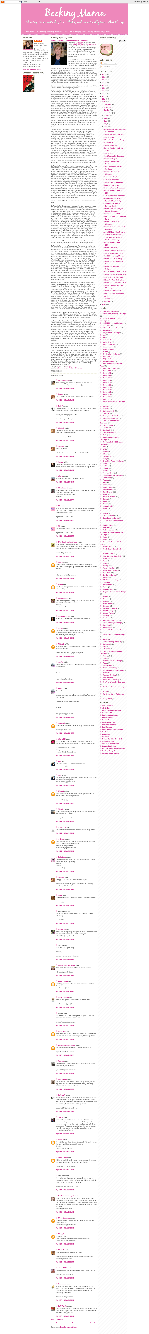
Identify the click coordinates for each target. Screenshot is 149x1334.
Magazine (106, 527)
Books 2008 (107, 373)
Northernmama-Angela (66, 1196)
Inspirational (107, 506)
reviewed (80, 42)
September (108, 113)
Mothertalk (106, 558)
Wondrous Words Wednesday (113, 694)
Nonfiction (106, 573)
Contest (105, 428)
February (107, 299)
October (107, 110)
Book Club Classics (109, 713)
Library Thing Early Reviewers (113, 520)
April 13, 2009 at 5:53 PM (65, 610)
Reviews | (50, 31)
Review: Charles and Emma (113, 253)
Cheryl (60, 476)
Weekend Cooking (109, 675)
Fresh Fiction (107, 732)
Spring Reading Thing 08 (112, 642)
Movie (105, 561)
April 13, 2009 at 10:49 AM (65, 482)
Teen (104, 646)
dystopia (106, 451)
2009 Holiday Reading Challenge (114, 313)
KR (59, 506)
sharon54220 (62, 1268)
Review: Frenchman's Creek (113, 182)
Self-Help (106, 615)
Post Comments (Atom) (68, 1327)
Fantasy (105, 463)
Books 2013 (107, 385)
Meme (105, 537)
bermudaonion (63, 380)
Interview (106, 511)
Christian (106, 413)
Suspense (106, 644)
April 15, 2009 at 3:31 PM (65, 923)
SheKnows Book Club (110, 620)
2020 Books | (41, 31)
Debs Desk (62, 857)
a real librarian (63, 997)
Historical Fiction (109, 497)
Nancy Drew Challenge (111, 570)
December (108, 104)
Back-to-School (108, 349)
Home (108, 31)
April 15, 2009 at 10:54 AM (65, 889)
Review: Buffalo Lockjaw (112, 290)
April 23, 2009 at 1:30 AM (65, 1212)
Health (105, 494)
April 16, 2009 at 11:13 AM (65, 991)
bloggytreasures (64, 1218)
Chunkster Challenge (110, 418)
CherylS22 (62, 739)
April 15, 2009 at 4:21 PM (65, 939)
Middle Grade (107, 547)
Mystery (105, 566)
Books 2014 (107, 387)
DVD (104, 449)
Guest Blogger (108, 489)
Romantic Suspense (110, 608)
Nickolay (61, 809)
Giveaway (78, 368)
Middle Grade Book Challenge (113, 549)
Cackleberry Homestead (66, 1045)
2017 (104, 80)
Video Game (107, 665)
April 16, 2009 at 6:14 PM (65, 1039)
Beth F (60, 406)
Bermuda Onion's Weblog (111, 710)
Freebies (106, 480)
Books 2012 (107, 382)
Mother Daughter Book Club (112, 739)
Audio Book (107, 340)
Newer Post (55, 1323)
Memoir (105, 539)
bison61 (61, 791)
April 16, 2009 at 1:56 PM (65, 1007)
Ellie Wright (62, 1079)
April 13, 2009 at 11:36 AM (65, 500)
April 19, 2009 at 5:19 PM (65, 1134)
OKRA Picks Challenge (111, 580)
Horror (105, 501)
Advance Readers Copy (111, 328)
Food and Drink (108, 473)
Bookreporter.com (108, 722)
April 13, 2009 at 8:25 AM (65, 400)
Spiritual (106, 639)
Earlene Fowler (91, 44)
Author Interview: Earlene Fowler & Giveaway (69, 40)
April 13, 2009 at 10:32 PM (65, 682)
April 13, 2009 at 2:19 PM (65, 556)
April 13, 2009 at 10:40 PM (65, 733)
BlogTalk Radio (108, 361)
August (107, 115)
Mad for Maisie (108, 525)
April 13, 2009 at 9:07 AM (65, 470)
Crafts (105, 435)
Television (106, 649)
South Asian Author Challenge (114, 634)
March (106, 296)
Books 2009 (107, 375)
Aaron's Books (107, 706)
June (106, 121)
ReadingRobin (63, 598)
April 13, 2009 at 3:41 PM (65, 592)
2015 (104, 85)
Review (105, 601)
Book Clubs (107, 371)
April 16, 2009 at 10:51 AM (65, 975)
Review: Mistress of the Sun (113, 134)
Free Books (107, 478)
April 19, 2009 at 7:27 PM (65, 1152)
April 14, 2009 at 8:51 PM (65, 871)
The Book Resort (64, 616)
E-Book (105, 454)
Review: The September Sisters (114, 283)
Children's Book (108, 411)
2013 (104, 91)
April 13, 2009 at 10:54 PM (65, 755)
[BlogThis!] (54, 371)
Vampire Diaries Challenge (112, 661)
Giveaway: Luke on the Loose (114, 196)
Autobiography (108, 347)
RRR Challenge (108, 611)
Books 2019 (107, 399)
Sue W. (60, 1117)
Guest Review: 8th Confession (114, 156)
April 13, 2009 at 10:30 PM (65, 656)
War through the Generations (113, 670)
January (107, 301)
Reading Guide (108, 589)
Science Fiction (108, 613)
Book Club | (59, 31)
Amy (59, 761)
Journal (105, 513)
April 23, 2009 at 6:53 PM (65, 1244)
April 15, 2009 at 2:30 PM (65, 905)
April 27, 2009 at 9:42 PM (65, 1316)
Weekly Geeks (108, 677)
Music (105, 563)
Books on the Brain (109, 725)
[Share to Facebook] (58, 371)
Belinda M (61, 1095)
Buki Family (62, 1306)
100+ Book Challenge (110, 311)
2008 (104, 304)
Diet (104, 447)
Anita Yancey (63, 1158)
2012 (104, 93)
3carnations (62, 1284)
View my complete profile (32, 69)
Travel (105, 658)
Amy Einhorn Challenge (111, 333)
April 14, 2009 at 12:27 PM (65, 821)
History (105, 499)
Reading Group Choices (110, 751)
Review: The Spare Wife (111, 214)
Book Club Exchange (110, 368)
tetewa (60, 584)
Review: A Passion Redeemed (114, 188)
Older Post (93, 1323)
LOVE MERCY (78, 44)
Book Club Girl (107, 717)
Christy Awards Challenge (112, 416)
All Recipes (106, 708)
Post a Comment (57, 1319)
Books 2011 (107, 380)
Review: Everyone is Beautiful (114, 250)
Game (105, 482)
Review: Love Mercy (110, 248)
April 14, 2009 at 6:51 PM (65, 851)
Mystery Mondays (109, 568)
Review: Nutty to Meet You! (113, 277)
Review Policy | (99, 31)
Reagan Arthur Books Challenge (114, 592)
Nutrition (106, 577)
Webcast (106, 672)
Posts (104, 63)
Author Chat (107, 342)
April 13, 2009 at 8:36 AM (65, 422)
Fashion (105, 466)
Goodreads (106, 734)
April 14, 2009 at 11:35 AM (65, 803)
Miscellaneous (108, 554)
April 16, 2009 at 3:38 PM (65, 1025)
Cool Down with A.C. (110, 432)
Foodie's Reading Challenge (113, 475)
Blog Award (107, 359)
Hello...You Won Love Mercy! (113, 140)
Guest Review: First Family (113, 235)
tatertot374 (62, 929)
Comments (106, 66)
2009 (104, 102)
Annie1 (60, 662)
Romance (106, 606)
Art (104, 337)
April (106, 126)
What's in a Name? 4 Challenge (114, 687)
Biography (106, 356)
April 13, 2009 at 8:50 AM (65, 440)
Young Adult (107, 699)
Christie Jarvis (63, 488)
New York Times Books (110, 744)
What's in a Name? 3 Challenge (114, 682)
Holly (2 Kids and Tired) (66, 965)
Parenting (106, 582)
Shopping (106, 625)
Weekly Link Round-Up (111, 680)
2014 (104, 88)
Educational (107, 456)
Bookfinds (106, 720)
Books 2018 (107, 397)
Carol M (61, 1139)
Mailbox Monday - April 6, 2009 (114, 272)
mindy (60, 628)
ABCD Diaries (63, 981)
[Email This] (52, 371)
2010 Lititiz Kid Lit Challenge (113, 323)
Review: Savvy (108, 137)
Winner (105, 691)
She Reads (106, 618)
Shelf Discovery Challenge (112, 623)
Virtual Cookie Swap (110, 668)
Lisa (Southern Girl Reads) (67, 542)
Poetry (105, 587)
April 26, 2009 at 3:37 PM (65, 1278)
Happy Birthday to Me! (111, 185)
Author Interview (62, 368)
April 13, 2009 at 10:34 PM (65, 717)
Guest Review (107, 492)
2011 (104, 96)
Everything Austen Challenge (113, 461)
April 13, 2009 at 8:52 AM (65, 456)
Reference (106, 599)
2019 (104, 74)
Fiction (71, 368)
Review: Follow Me (110, 145)
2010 (104, 99)
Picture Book (107, 584)
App (104, 335)
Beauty (105, 352)
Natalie (60, 462)
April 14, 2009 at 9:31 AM (65, 769)
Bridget (60, 394)
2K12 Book (106, 325)
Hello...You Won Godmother (113, 280)
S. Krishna (62, 827)
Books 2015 (107, 390)
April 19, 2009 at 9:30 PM (65, 1190)
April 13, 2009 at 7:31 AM (65, 388)
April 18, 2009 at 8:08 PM (65, 1073)
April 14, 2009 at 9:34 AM (65, 785)
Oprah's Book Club (109, 746)
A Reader (61, 839)
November (108, 107)
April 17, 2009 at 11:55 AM (65, 1055)
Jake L (60, 562)
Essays (105, 459)
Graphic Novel (108, 487)
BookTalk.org (107, 727)
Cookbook (106, 430)
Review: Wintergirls (110, 159)
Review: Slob (108, 153)
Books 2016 (107, 392)
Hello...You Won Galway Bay (113, 293)
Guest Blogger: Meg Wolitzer (113, 256)
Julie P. (39, 41)
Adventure (106, 330)
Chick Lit (106, 409)
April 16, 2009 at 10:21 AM (65, 959)
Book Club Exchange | (73, 31)
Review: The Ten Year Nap (112, 259)
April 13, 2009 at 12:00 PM (65, 536)
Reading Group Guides (110, 753)
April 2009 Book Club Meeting (114, 232)
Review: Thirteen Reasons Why (114, 274)
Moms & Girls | (87, 31)
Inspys (105, 508)
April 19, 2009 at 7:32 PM (65, 1170)
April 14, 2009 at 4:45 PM (65, 833)
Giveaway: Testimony (111, 180)
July (105, 118)
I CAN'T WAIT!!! (108, 143)
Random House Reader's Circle (113, 748)
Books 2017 (107, 394)
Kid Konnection (108, 516)
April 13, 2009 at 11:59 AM (65, 520)
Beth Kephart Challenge (111, 354)
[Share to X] (56, 371)
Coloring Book (108, 425)
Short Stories (107, 627)
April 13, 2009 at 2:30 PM (65, 578)
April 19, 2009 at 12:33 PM (65, 1111)
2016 (104, 82)
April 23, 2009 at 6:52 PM (65, 1228)
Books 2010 (107, 378)
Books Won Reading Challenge (114, 401)
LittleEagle (62, 1031)
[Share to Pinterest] (61, 371)
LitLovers (105, 737)
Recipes (105, 596)
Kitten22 (61, 644)
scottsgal (61, 723)
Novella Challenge (109, 575)
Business (106, 406)
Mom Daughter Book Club (112, 556)
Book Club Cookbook (110, 715)
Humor (105, 504)
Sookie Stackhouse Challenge (113, 630)
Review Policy (108, 604)
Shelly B (61, 428)
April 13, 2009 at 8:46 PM (65, 638)
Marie (60, 895)
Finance (105, 470)
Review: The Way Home (111, 177)
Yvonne (61, 1061)
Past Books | (30, 31)
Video (105, 663)
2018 (104, 77)
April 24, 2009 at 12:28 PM (65, 1262)
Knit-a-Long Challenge (111, 518)
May (105, 124)
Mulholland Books (108, 741)
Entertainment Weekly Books (112, 729)
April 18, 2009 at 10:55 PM (65, 1089)
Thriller (105, 656)
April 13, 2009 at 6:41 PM (65, 622)
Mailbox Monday (109, 530)
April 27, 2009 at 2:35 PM (65, 1300)
